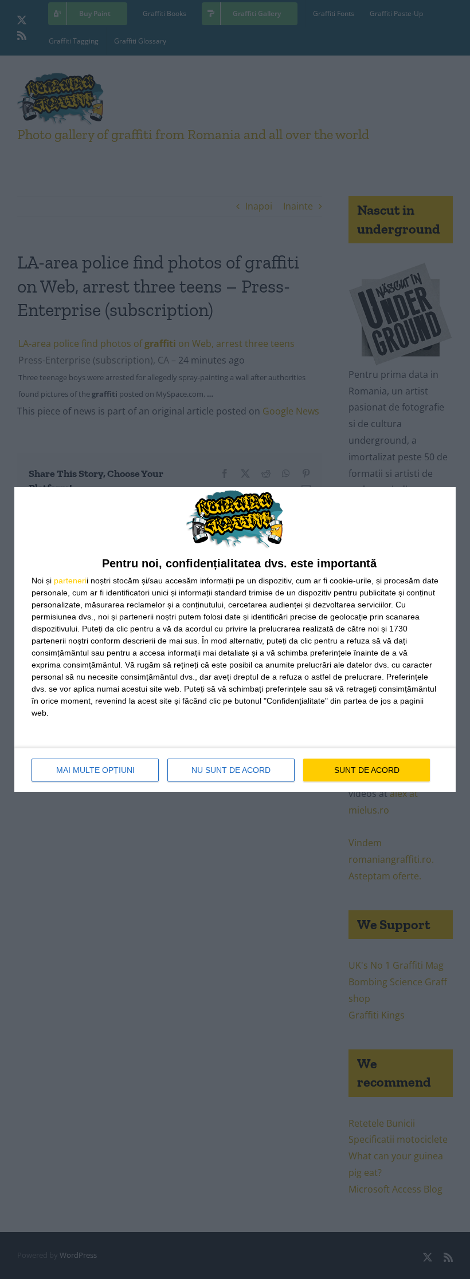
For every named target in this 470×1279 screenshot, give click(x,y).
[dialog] (235, 639)
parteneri (70, 581)
